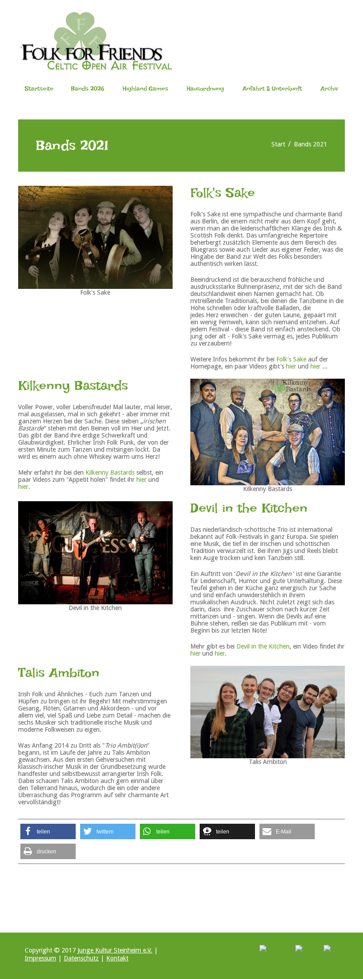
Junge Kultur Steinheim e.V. (114, 950)
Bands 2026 (87, 88)
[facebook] (275, 948)
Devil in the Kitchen (263, 646)
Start (278, 144)
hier (291, 366)
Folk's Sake (291, 359)
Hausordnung (205, 88)
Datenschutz (81, 958)
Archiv (329, 88)
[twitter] (308, 948)
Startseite (39, 88)
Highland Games (145, 88)
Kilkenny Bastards (110, 472)
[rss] (331, 948)
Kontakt (117, 958)
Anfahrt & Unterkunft (272, 88)
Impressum (40, 958)
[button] (48, 831)
